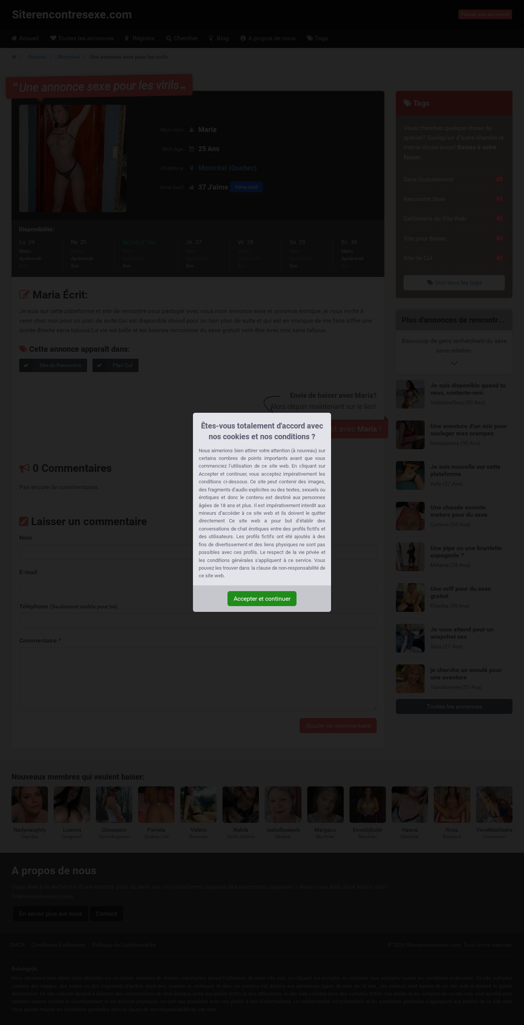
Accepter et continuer (262, 598)
